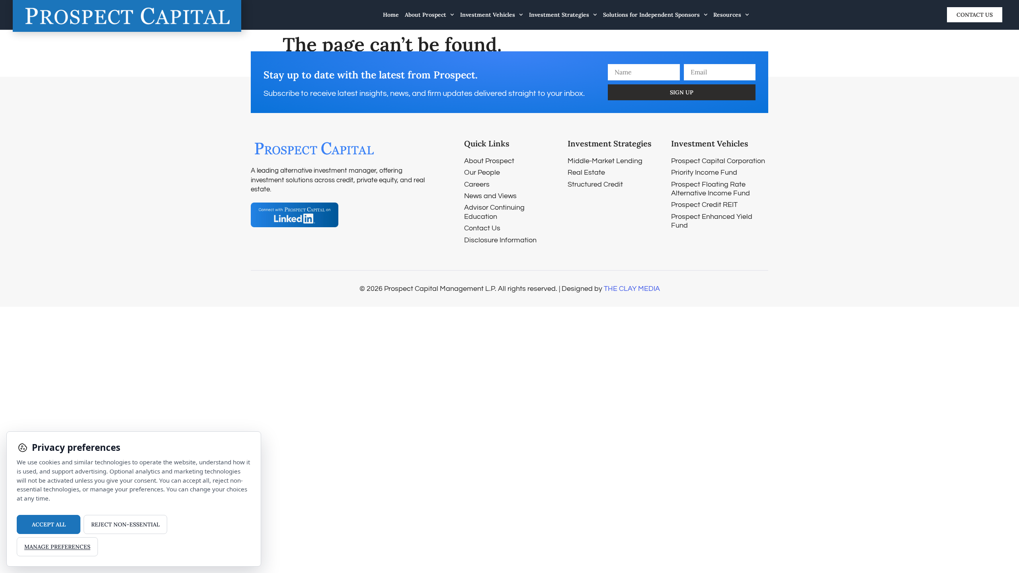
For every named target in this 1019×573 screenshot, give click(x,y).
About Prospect (425, 14)
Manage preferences (57, 546)
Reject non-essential (125, 524)
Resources (727, 14)
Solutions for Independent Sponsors (651, 14)
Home (391, 14)
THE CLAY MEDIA (632, 288)
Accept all (49, 524)
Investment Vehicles (487, 14)
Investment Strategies (559, 14)
